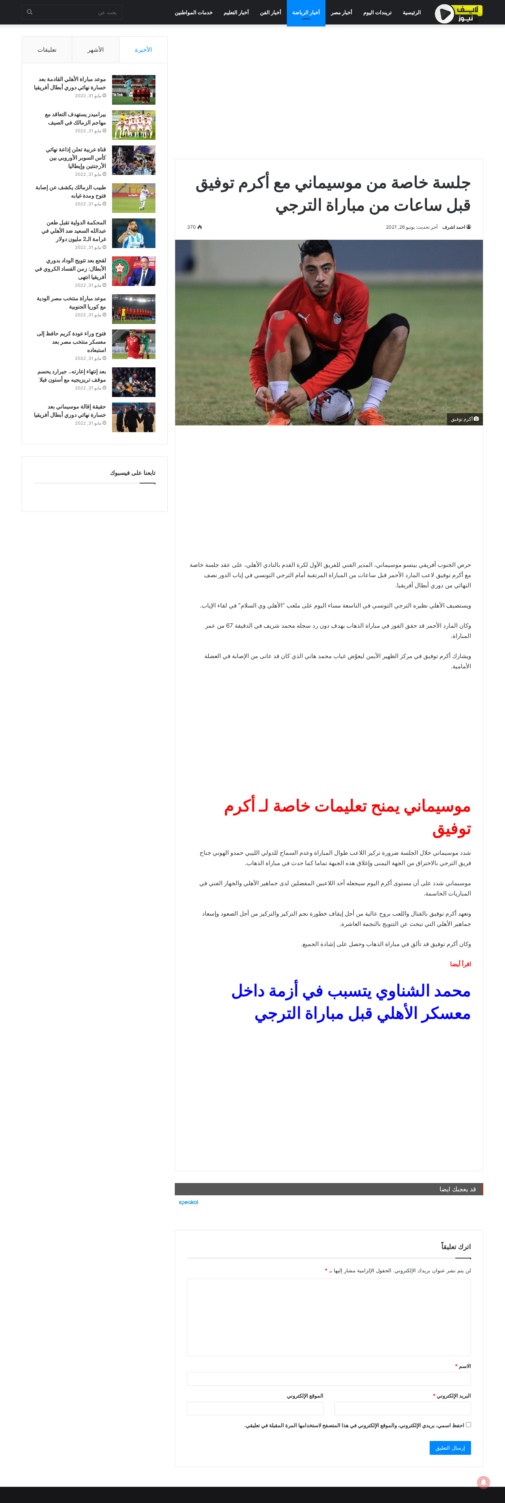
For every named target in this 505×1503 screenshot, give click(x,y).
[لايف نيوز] (458, 14)
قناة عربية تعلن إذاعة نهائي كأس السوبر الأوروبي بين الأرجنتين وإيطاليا (76, 157)
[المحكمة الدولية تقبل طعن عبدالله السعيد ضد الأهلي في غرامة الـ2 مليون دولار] (133, 233)
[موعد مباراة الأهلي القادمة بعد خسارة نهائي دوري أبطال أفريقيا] (133, 90)
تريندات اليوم (377, 12)
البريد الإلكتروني (452, 1395)
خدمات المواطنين (194, 12)
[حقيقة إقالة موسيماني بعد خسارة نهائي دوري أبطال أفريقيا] (133, 417)
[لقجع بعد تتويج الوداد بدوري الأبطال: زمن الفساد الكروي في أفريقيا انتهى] (133, 271)
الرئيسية (412, 12)
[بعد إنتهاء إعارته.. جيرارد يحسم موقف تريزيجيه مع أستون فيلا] (133, 382)
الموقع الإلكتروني (305, 1395)
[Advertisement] (329, 91)
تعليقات (46, 49)
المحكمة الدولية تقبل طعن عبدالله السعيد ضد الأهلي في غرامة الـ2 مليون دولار (73, 230)
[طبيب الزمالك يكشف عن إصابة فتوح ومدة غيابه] (133, 198)
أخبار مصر (341, 12)
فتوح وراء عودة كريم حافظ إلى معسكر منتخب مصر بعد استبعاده (71, 341)
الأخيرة (143, 49)
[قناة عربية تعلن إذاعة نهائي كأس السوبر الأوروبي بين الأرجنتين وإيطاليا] (133, 160)
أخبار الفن (270, 12)
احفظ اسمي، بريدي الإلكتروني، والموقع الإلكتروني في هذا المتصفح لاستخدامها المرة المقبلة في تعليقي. (354, 1425)
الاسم (463, 1366)
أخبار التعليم (236, 12)
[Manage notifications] (483, 1482)
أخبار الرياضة (306, 12)
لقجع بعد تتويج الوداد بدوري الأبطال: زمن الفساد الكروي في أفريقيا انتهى (70, 268)
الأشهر (96, 49)
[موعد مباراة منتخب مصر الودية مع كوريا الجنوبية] (133, 309)
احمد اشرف (453, 227)
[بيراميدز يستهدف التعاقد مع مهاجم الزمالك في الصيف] (133, 125)
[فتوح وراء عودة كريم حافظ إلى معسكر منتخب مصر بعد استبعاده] (133, 344)
